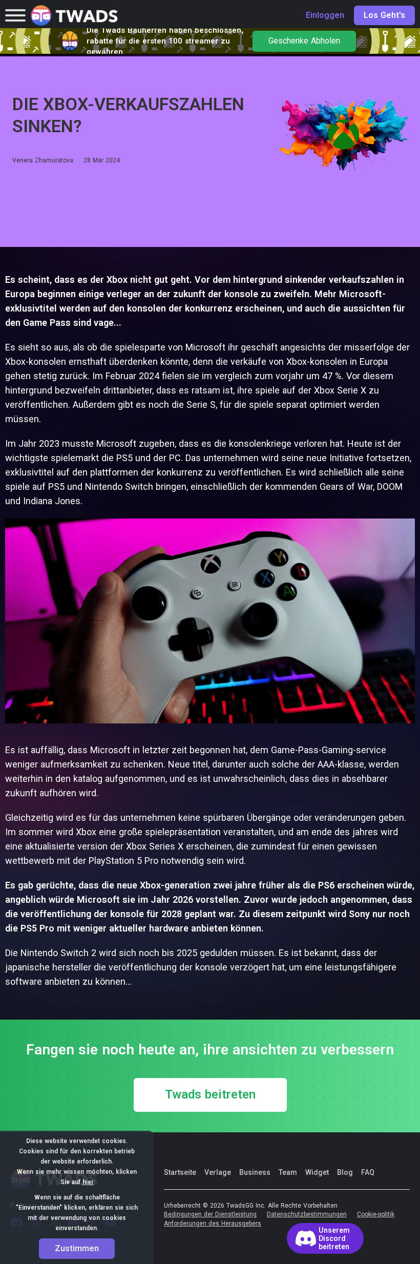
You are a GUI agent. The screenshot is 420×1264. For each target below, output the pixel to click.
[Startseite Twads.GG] (74, 15)
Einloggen (325, 15)
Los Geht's (384, 15)
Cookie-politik (375, 1214)
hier (88, 1182)
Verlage (217, 1172)
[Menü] (15, 15)
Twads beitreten (210, 1095)
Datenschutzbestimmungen (307, 1214)
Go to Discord (325, 1238)
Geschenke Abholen (304, 41)
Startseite (180, 1172)
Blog (345, 1172)
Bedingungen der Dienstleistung (210, 1214)
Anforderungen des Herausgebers (212, 1223)
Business (254, 1172)
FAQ (367, 1172)
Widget (317, 1172)
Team (288, 1172)
